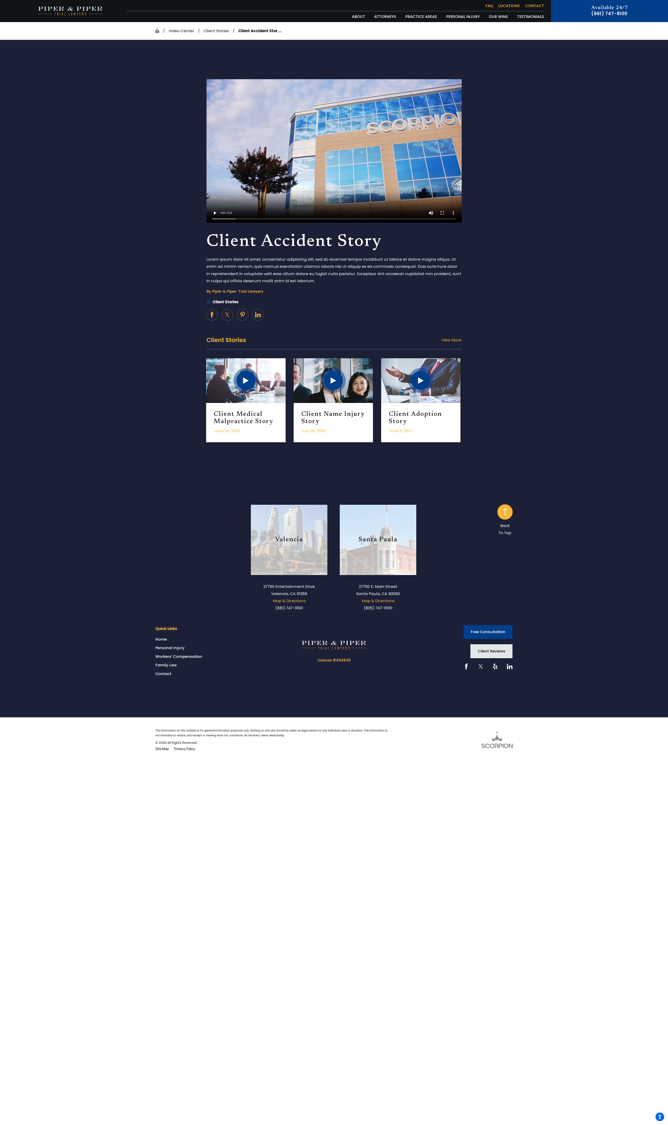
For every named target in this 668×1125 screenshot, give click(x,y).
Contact (534, 6)
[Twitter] (481, 666)
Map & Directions (289, 601)
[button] (659, 1116)
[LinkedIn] (509, 666)
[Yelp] (495, 666)
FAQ (489, 6)
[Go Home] (159, 31)
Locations (509, 6)
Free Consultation (488, 632)
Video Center (181, 31)
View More (452, 340)
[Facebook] (466, 666)
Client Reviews (491, 651)
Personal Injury (169, 648)
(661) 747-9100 (609, 13)
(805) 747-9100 (378, 608)
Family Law (166, 665)
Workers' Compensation (178, 656)
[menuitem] (358, 16)
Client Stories (216, 31)
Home (161, 639)
